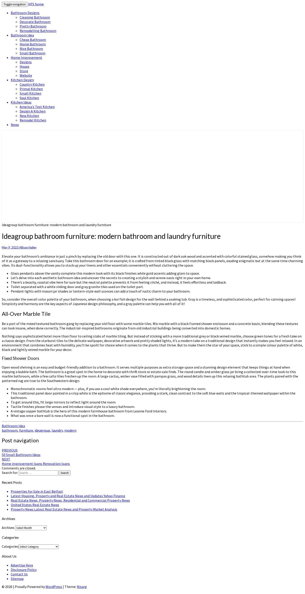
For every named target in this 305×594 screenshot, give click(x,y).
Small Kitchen (30, 93)
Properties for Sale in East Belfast (37, 491)
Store (24, 71)
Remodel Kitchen (33, 120)
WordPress (54, 586)
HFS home (36, 4)
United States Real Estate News (35, 505)
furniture (26, 430)
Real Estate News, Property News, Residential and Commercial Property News (70, 500)
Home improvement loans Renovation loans (36, 461)
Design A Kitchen (33, 111)
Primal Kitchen (31, 89)
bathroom (10, 430)
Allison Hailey (28, 247)
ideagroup (42, 430)
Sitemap (17, 578)
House (24, 66)
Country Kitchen (32, 84)
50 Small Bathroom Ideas (21, 452)
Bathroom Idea (22, 35)
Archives (8, 527)
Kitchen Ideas (21, 102)
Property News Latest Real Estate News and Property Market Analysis (64, 509)
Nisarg (82, 586)
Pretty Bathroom (33, 26)
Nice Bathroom (31, 48)
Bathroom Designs (25, 13)
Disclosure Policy (24, 569)
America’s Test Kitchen (37, 106)
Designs (26, 62)
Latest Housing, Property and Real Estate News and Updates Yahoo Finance (68, 496)
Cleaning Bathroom (35, 17)
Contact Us (19, 574)
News (15, 124)
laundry (57, 430)
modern (70, 430)
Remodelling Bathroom (38, 30)
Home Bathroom (33, 44)
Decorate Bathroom (35, 21)
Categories (10, 546)
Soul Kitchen (29, 97)
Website (26, 75)
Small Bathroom (32, 53)
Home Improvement (26, 57)
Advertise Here (22, 565)
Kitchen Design (22, 80)
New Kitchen (29, 115)
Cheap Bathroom (33, 39)
